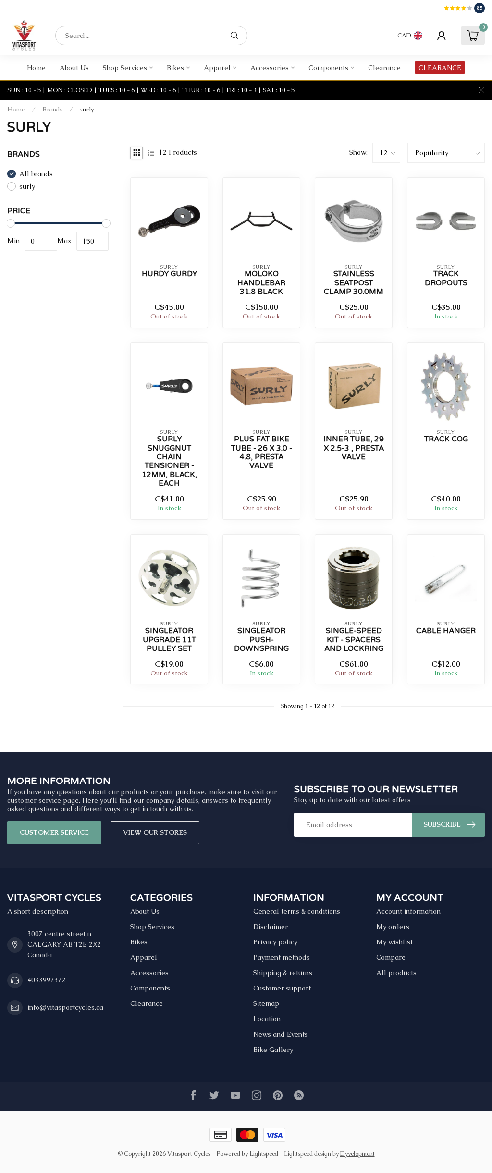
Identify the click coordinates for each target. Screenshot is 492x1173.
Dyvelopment (357, 1153)
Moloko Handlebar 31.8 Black (261, 282)
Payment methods (281, 957)
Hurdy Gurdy (169, 273)
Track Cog (446, 439)
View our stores (155, 832)
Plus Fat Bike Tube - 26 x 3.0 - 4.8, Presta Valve (261, 452)
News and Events (280, 1034)
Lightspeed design (307, 1153)
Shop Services (125, 67)
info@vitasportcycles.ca (65, 1007)
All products (396, 972)
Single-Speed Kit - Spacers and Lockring (353, 639)
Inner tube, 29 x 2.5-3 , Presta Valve (353, 448)
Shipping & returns (282, 972)
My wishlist (394, 942)
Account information (408, 911)
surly (87, 109)
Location (267, 1018)
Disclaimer (270, 926)
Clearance (384, 67)
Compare (391, 957)
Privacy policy (275, 942)
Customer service (54, 832)
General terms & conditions (296, 911)
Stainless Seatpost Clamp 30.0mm (353, 282)
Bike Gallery (273, 1049)
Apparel (217, 67)
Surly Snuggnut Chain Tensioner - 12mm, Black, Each (169, 461)
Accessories (269, 67)
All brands (36, 174)
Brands (52, 109)
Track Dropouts (446, 278)
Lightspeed (263, 1153)
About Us (74, 67)
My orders (392, 926)
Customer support (282, 988)
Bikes (175, 67)
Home (36, 67)
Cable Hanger (446, 630)
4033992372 (46, 980)
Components (328, 67)
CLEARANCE (439, 67)
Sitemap (266, 1003)
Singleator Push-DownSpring (261, 639)
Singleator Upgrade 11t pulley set (169, 639)
